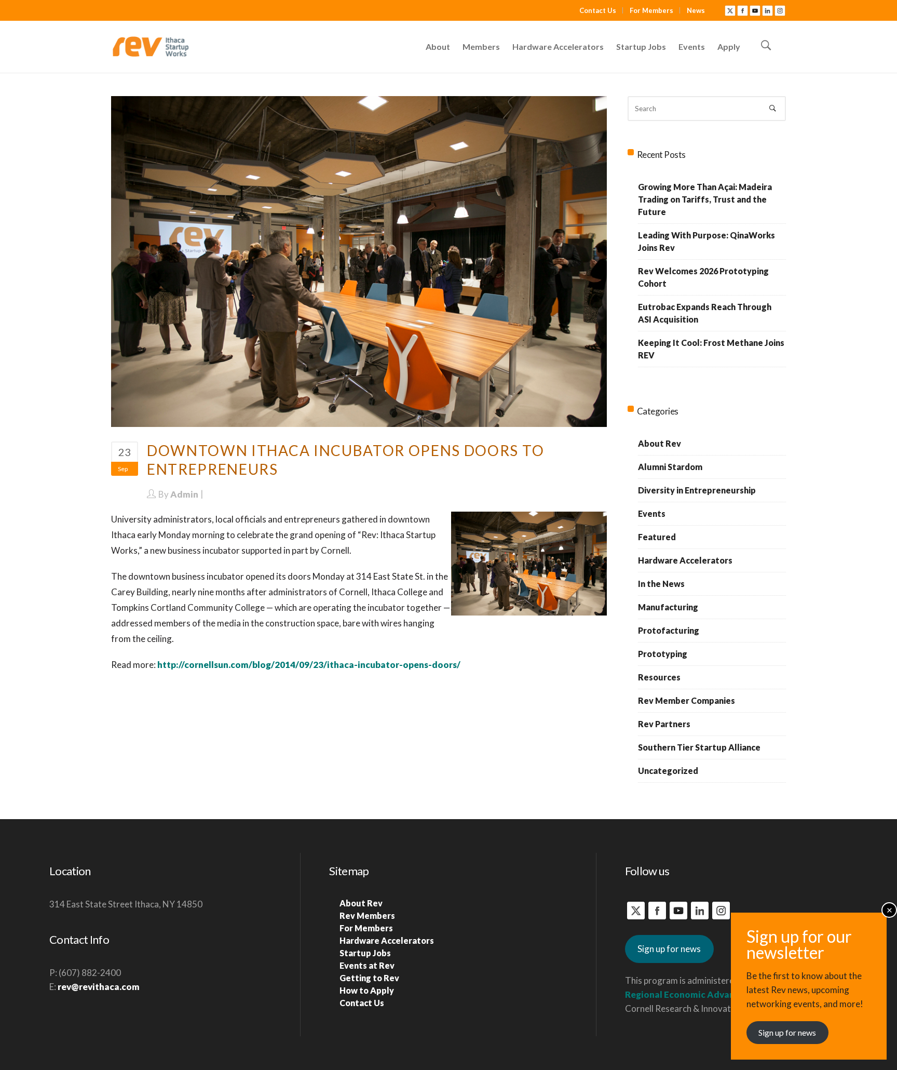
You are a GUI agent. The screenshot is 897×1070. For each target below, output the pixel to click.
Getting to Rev (369, 978)
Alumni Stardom (670, 467)
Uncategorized (668, 770)
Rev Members (367, 915)
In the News (661, 583)
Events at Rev (367, 965)
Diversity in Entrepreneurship (697, 490)
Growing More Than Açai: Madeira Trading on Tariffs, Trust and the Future (705, 199)
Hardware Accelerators (685, 560)
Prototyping (662, 654)
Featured (657, 537)
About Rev (659, 443)
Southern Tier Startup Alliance (699, 747)
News (696, 10)
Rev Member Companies (686, 700)
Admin (184, 494)
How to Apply (366, 990)
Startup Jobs (365, 953)
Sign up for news (669, 948)
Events (651, 513)
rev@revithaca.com (99, 986)
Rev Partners (664, 724)
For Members (651, 10)
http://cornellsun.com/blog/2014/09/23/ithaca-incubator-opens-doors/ (308, 664)
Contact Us (597, 10)
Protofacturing (668, 630)
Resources (659, 677)
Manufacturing (668, 607)
